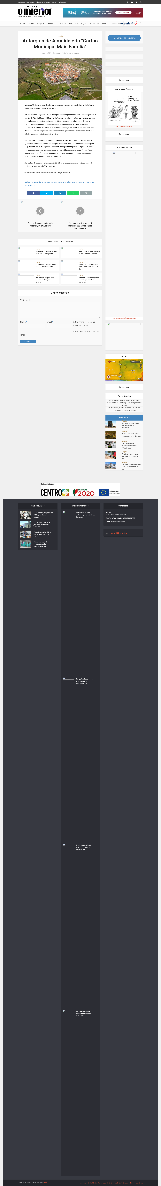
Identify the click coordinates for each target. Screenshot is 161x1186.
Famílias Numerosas (73, 182)
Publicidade (102, 1183)
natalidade (30, 185)
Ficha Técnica (30, 2)
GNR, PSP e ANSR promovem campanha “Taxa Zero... (129, 446)
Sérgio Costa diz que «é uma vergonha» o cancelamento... (84, 681)
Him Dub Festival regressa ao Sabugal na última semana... (89, 280)
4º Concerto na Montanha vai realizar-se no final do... (132, 435)
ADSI (45, 1182)
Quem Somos (83, 1183)
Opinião (72, 23)
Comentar (56, 53)
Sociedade (94, 23)
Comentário (25, 300)
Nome (23, 322)
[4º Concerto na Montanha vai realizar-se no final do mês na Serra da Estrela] (113, 435)
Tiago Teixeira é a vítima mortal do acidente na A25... (42, 534)
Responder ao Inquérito (124, 38)
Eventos (105, 23)
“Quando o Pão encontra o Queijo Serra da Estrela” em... (131, 467)
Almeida (29, 182)
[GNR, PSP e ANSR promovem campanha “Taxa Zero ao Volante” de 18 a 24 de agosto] (113, 444)
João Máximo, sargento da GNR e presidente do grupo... (43, 515)
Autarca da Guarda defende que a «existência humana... (85, 515)
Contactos (21, 2)
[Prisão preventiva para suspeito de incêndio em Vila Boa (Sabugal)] (113, 455)
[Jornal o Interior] (35, 10)
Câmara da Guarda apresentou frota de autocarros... (83, 1014)
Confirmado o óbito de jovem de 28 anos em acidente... (42, 525)
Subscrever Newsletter (43, 2)
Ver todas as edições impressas (124, 318)
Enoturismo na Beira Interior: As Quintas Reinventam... (83, 847)
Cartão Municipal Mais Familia (48, 182)
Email (50, 322)
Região (84, 23)
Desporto (41, 23)
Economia (52, 23)
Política (63, 23)
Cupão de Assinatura (121, 1183)
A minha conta (61, 2)
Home (22, 23)
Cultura (31, 23)
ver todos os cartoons (124, 126)
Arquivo (53, 2)
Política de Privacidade (136, 1183)
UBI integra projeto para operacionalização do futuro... (45, 280)
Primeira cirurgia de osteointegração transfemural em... (41, 544)
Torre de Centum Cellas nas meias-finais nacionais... (130, 425)
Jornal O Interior (118, 533)
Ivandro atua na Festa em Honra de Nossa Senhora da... (88, 267)
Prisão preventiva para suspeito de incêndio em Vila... (130, 456)
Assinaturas (117, 23)
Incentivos (89, 182)
